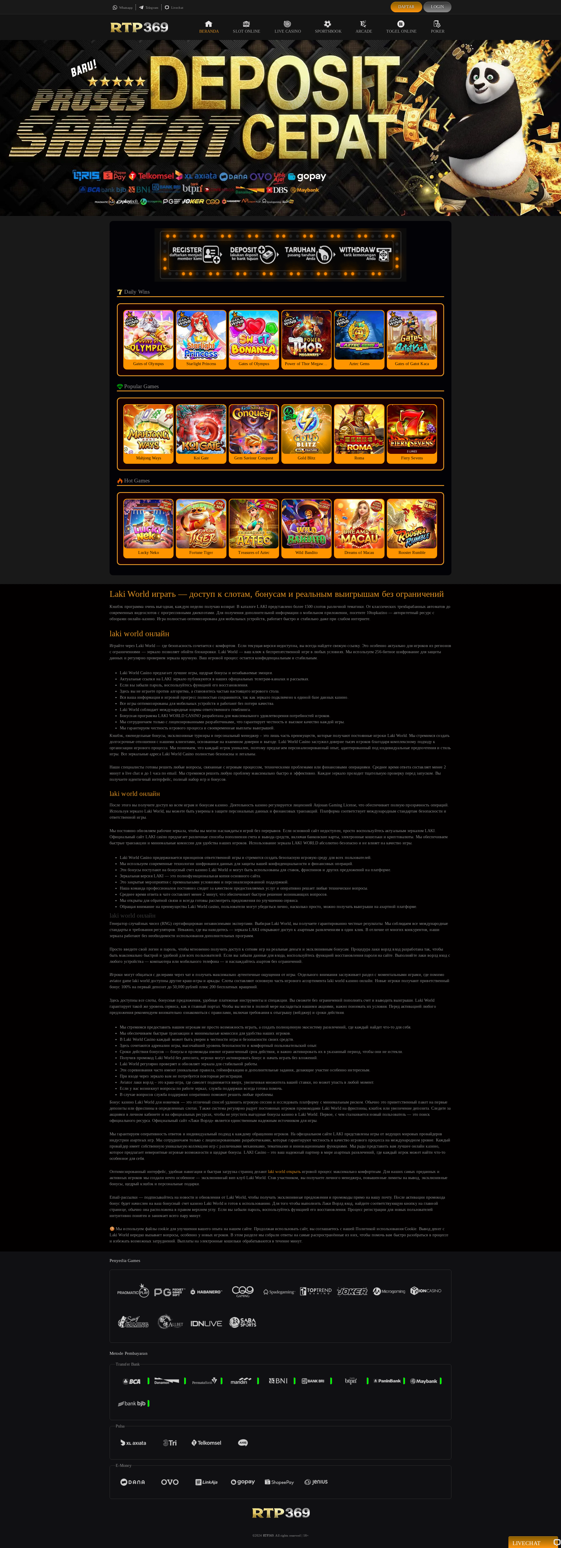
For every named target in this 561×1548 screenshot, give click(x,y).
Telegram (151, 7)
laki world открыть (284, 1171)
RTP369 (268, 1535)
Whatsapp (125, 7)
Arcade (364, 31)
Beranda (209, 31)
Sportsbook (328, 31)
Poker (438, 31)
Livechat (176, 7)
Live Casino (288, 31)
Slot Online (246, 31)
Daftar (406, 7)
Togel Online (401, 31)
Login (437, 7)
